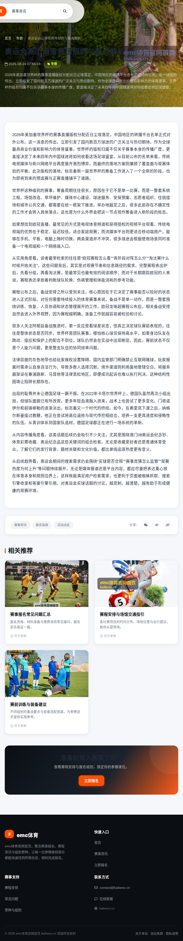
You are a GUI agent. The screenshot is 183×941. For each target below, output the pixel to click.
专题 (19, 38)
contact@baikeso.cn (115, 888)
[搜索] (65, 11)
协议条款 (157, 933)
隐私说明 (172, 933)
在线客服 (106, 899)
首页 (8, 38)
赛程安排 (11, 888)
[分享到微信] (145, 525)
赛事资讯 (19, 11)
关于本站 (141, 933)
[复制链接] (167, 525)
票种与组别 (13, 910)
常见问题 (11, 899)
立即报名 (91, 781)
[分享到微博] (156, 525)
